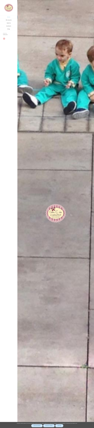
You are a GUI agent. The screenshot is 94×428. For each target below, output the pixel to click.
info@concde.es (5, 34)
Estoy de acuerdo (36, 425)
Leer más (59, 425)
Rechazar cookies (48, 425)
